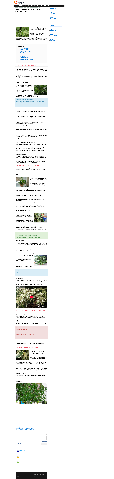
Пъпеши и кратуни (53, 8)
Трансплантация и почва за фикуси (25, 57)
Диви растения (52, 13)
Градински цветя (47, 5)
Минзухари (52, 25)
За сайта (35, 475)
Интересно (52, 17)
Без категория (52, 9)
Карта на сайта (36, 476)
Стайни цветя (33, 5)
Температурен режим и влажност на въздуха (27, 53)
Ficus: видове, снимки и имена (23, 48)
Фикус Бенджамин (19, 108)
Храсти (51, 29)
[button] (46, 383)
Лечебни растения (53, 30)
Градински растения (53, 35)
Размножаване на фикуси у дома (24, 60)
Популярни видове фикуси (24, 49)
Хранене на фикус (22, 56)
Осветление (21, 52)
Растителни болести (22, 5)
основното (16, 7)
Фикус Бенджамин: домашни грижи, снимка (26, 59)
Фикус (25, 7)
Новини (51, 31)
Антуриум (52, 19)
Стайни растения (40, 5)
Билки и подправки (53, 14)
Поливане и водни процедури (25, 55)
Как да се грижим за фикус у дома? (24, 51)
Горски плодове (52, 40)
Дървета (28, 5)
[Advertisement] (31, 18)
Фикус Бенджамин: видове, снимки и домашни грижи (33, 7)
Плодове (51, 39)
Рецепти (51, 34)
